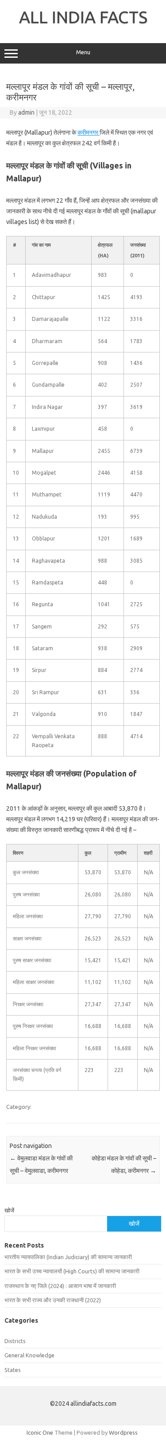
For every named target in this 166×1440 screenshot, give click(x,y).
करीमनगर (88, 132)
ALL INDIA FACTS (83, 17)
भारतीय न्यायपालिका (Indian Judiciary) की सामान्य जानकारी (68, 1257)
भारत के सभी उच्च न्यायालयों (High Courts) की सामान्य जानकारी (71, 1271)
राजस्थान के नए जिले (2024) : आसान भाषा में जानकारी (60, 1286)
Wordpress (123, 1432)
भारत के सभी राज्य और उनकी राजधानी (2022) (52, 1300)
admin (26, 112)
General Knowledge (29, 1355)
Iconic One (40, 1432)
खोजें (9, 1210)
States (12, 1370)
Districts (15, 1341)
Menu (83, 52)
